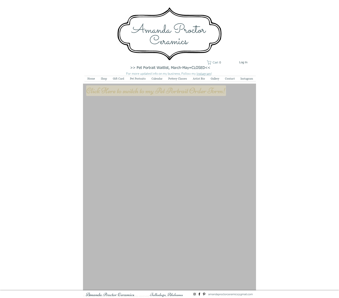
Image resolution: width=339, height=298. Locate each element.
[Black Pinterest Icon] (204, 294)
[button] (215, 62)
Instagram (204, 73)
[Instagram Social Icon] (195, 294)
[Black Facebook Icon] (199, 294)
